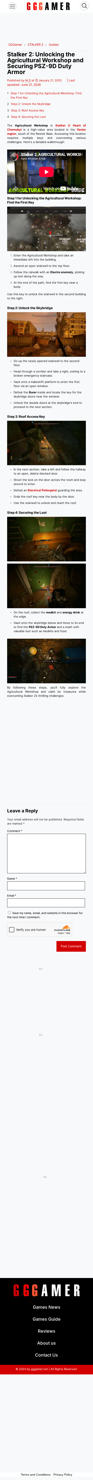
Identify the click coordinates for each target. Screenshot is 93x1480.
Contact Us (46, 1355)
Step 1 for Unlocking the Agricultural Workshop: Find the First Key (46, 95)
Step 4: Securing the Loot (28, 116)
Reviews (46, 1331)
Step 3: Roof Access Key (27, 110)
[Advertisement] (46, 23)
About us (46, 1343)
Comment (14, 831)
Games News (46, 1307)
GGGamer (15, 44)
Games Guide (47, 1319)
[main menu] (12, 6)
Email (11, 895)
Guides (54, 44)
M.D (28, 80)
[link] (48, 6)
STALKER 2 (35, 44)
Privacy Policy (62, 1474)
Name (12, 878)
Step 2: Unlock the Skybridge (31, 104)
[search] (84, 6)
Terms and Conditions (36, 1474)
